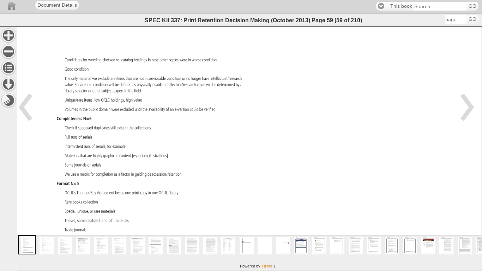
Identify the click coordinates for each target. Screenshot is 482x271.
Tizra (267, 266)
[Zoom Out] (8, 51)
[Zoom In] (8, 35)
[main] (249, 148)
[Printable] (8, 100)
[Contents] (8, 68)
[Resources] (8, 84)
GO (472, 6)
